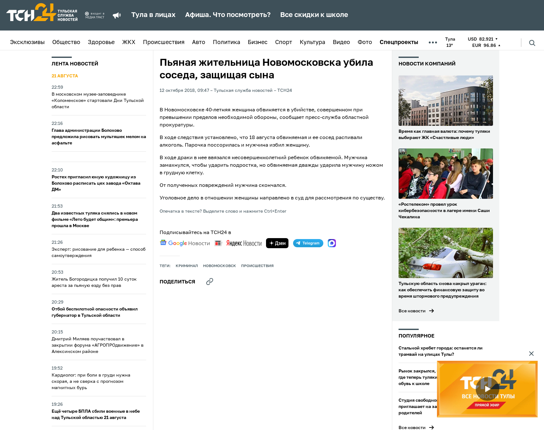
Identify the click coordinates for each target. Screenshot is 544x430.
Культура (312, 42)
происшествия (257, 266)
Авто (198, 42)
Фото (365, 42)
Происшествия (163, 42)
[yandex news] (238, 243)
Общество (66, 42)
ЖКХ (128, 42)
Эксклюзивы (27, 42)
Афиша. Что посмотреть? (228, 15)
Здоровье (101, 42)
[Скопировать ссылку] (209, 281)
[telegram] (308, 243)
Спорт (283, 42)
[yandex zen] (277, 243)
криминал (187, 266)
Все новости (412, 311)
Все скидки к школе (314, 15)
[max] (332, 243)
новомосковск (219, 266)
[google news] (185, 243)
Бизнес (258, 42)
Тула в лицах (153, 15)
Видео (341, 42)
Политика (226, 42)
